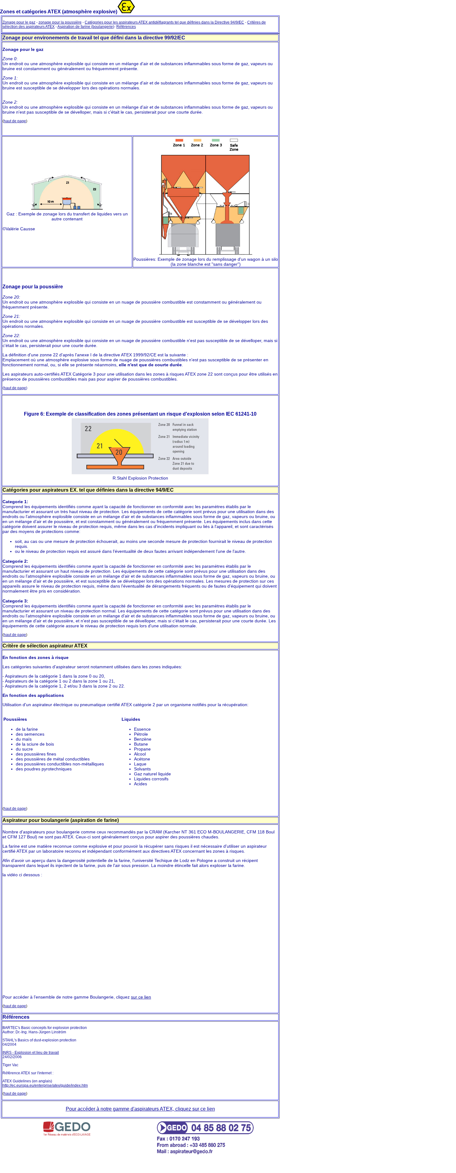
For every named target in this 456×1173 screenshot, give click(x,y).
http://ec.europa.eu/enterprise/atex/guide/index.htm (45, 1085)
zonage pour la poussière (60, 22)
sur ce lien (141, 997)
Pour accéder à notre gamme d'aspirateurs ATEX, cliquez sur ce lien (140, 1109)
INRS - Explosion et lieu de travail (30, 1052)
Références (126, 27)
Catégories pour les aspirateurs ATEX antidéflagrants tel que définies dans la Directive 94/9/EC (164, 22)
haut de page (15, 121)
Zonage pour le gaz (18, 22)
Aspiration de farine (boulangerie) (85, 27)
